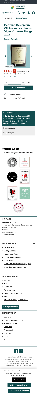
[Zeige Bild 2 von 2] (15, 65)
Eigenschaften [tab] (9, 128)
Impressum (8, 280)
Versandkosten (8, 359)
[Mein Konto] (28, 13)
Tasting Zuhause (10, 251)
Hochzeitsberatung (11, 254)
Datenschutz (8, 287)
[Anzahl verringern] (6, 83)
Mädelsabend (9, 247)
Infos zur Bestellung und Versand (16, 300)
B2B (5, 296)
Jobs (5, 340)
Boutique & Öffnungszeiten (13, 320)
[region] (18, 56)
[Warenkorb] (33, 13)
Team (6, 336)
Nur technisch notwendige (19, 385)
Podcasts (7, 333)
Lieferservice (8, 260)
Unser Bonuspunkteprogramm (15, 267)
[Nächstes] (31, 56)
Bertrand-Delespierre (12, 39)
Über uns (7, 317)
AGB (5, 283)
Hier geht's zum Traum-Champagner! (17, 264)
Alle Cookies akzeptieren (19, 390)
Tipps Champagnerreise (12, 257)
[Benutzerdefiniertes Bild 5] (25, 193)
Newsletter (8, 327)
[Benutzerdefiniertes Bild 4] (12, 193)
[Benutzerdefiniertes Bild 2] (12, 177)
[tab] (18, 118)
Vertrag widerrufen (10, 307)
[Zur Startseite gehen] (18, 7)
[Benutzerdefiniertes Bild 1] (25, 162)
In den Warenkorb (18, 88)
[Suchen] (18, 13)
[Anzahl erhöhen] (23, 83)
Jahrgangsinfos (9, 290)
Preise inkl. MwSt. (10, 76)
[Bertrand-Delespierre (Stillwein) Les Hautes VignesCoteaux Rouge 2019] (18, 56)
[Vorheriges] (5, 56)
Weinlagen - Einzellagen (13, 293)
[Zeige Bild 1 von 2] (12, 65)
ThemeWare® (26, 365)
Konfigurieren (19, 379)
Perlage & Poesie (10, 323)
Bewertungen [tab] (8, 133)
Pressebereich (9, 330)
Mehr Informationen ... (18, 375)
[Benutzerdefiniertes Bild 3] (25, 177)
